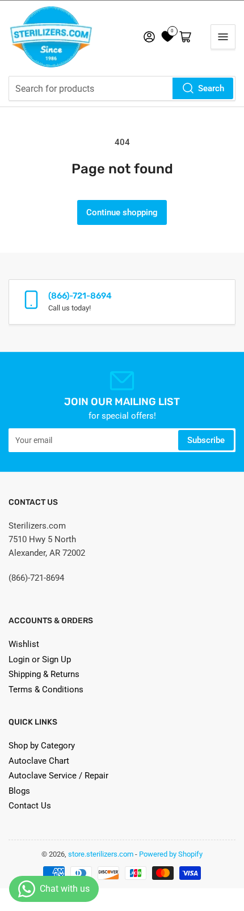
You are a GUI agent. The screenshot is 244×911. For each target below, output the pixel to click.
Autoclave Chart (39, 761)
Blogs (19, 791)
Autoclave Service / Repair (58, 775)
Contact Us (30, 806)
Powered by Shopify (171, 854)
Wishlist (24, 644)
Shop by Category (42, 745)
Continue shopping (122, 212)
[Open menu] (223, 36)
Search (211, 88)
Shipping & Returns (44, 674)
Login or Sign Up (40, 659)
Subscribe (206, 440)
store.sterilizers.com (100, 854)
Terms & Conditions (46, 689)
